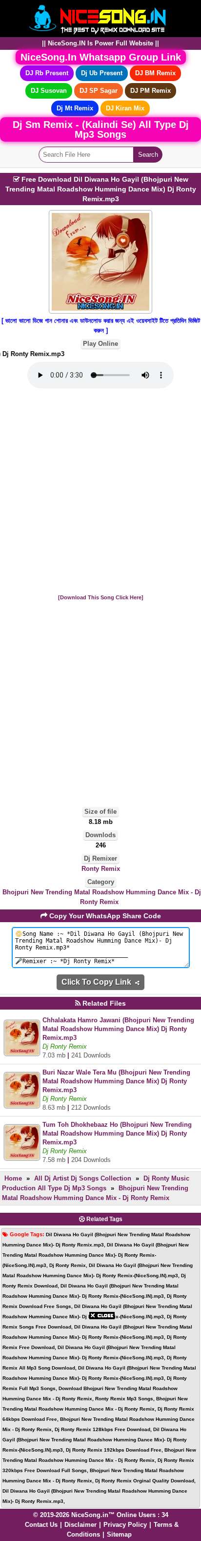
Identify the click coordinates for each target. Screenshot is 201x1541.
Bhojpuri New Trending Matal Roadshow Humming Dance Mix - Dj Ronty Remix (101, 897)
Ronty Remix (100, 868)
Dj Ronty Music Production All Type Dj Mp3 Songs (95, 1183)
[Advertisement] (100, 491)
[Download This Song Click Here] (100, 597)
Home (13, 1178)
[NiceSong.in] (100, 18)
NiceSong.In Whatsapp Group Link (100, 57)
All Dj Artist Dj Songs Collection (82, 1178)
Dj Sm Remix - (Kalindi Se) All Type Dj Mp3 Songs (101, 129)
